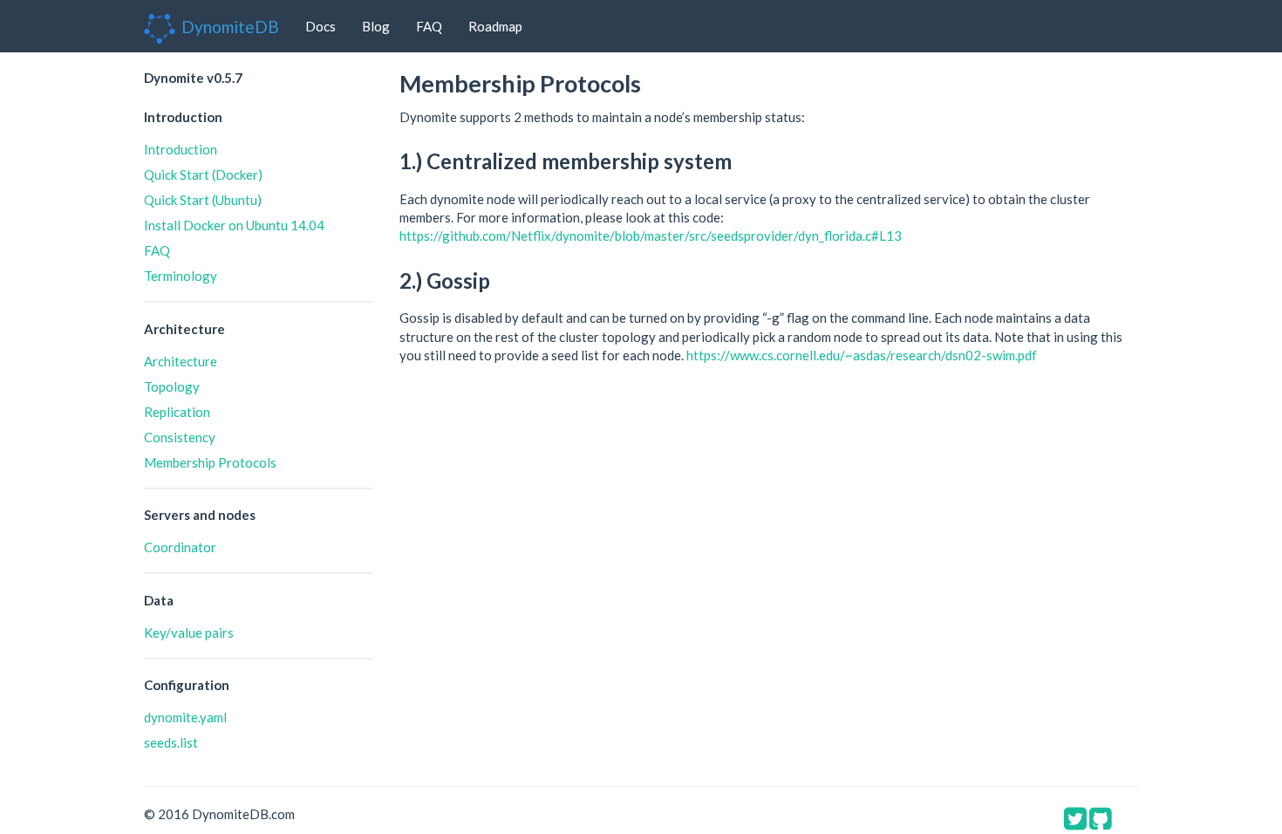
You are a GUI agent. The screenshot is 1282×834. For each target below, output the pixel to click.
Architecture (180, 361)
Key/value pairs (189, 632)
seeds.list (171, 742)
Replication (177, 412)
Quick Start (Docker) (203, 174)
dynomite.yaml (185, 717)
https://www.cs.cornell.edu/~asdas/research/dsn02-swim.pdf (861, 355)
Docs (320, 26)
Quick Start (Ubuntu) (203, 200)
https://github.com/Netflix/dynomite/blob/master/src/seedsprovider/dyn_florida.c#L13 (650, 235)
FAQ (429, 26)
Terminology (180, 276)
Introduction (180, 149)
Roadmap (495, 26)
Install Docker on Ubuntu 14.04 (234, 225)
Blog (376, 26)
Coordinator (180, 547)
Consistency (179, 437)
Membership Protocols (210, 462)
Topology (172, 386)
